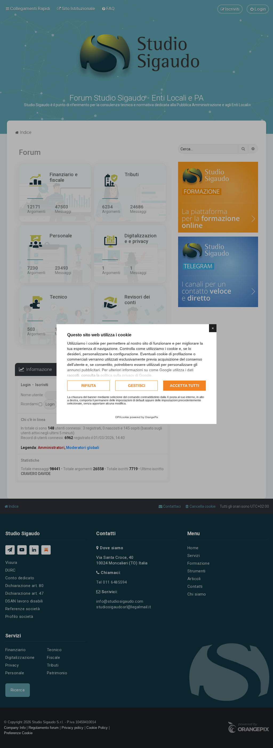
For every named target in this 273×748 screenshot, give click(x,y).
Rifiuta (88, 385)
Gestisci (136, 385)
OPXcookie (122, 417)
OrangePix (151, 417)
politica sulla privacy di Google (126, 375)
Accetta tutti (184, 385)
